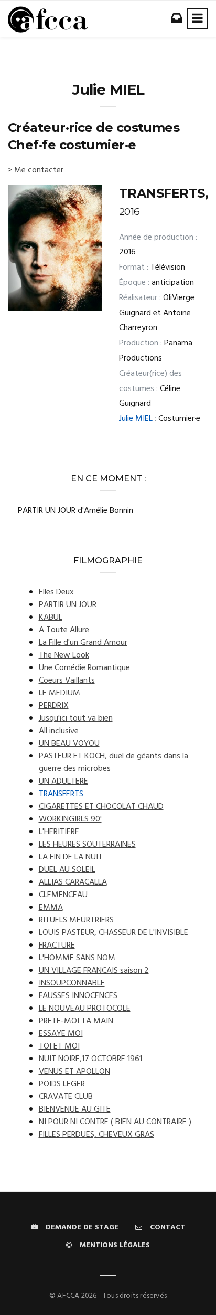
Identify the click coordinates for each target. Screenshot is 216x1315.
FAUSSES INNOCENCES (78, 996)
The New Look (64, 655)
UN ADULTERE (63, 781)
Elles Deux (56, 592)
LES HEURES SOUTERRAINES (87, 844)
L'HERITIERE (59, 832)
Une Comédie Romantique (84, 668)
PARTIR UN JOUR (67, 605)
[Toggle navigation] (197, 18)
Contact (167, 1227)
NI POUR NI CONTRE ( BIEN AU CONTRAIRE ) (115, 1122)
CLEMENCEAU (63, 895)
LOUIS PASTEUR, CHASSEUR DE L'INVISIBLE (113, 933)
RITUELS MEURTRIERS (76, 920)
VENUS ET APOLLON (74, 1071)
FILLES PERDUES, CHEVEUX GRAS (96, 1135)
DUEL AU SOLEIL (67, 870)
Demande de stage (82, 1227)
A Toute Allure (64, 630)
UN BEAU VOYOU (69, 744)
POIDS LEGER (62, 1084)
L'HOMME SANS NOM (77, 958)
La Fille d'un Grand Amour (83, 643)
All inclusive (59, 731)
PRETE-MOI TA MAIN (76, 1021)
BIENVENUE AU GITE (75, 1109)
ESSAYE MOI (61, 1034)
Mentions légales (115, 1245)
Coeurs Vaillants (67, 680)
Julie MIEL (136, 419)
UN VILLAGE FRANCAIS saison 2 (94, 971)
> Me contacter (35, 170)
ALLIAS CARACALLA (73, 882)
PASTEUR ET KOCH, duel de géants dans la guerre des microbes (113, 762)
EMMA (51, 908)
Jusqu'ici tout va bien (76, 718)
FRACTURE (57, 945)
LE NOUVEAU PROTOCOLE (85, 1008)
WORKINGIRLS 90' (70, 819)
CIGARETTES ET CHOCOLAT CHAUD (101, 807)
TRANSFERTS (61, 794)
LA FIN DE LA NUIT (71, 857)
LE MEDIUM (59, 693)
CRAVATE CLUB (66, 1097)
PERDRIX (54, 706)
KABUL (50, 617)
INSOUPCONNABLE (72, 983)
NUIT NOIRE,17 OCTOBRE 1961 (90, 1059)
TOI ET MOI (59, 1046)
